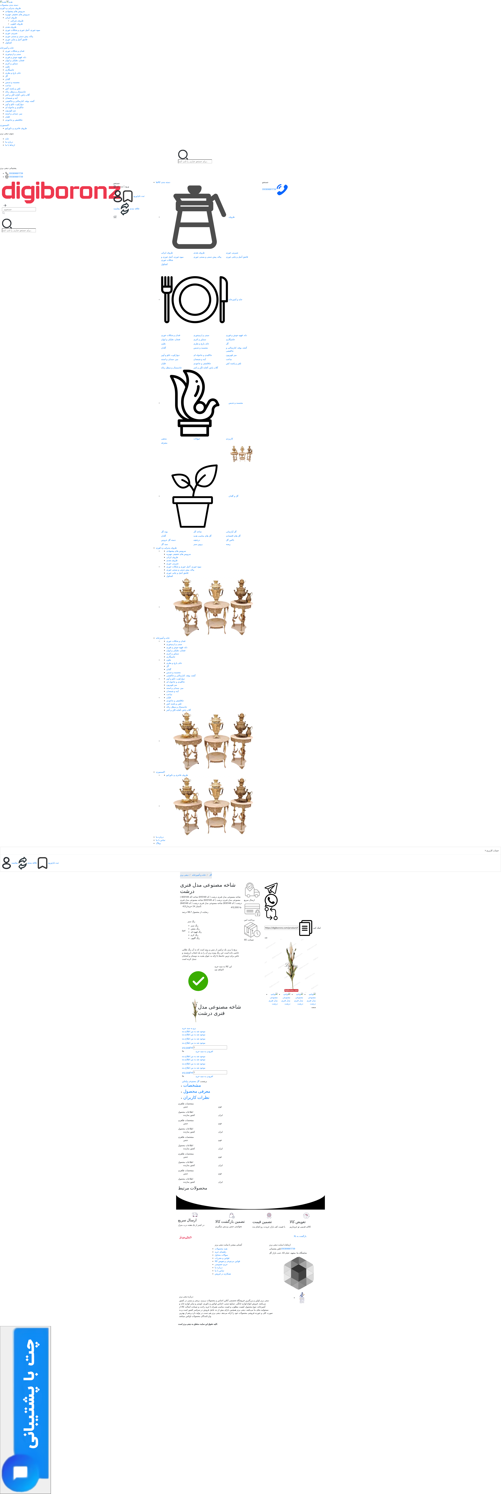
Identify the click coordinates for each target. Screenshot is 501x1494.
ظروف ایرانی (11, 17)
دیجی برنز (184, 875)
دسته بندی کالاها (163, 182)
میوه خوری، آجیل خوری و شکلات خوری (22, 30)
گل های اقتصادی (233, 535)
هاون (7, 66)
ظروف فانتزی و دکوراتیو (16, 128)
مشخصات (192, 1085)
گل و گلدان (233, 496)
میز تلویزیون (10, 110)
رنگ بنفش (195, 928)
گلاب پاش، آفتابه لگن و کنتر (17, 94)
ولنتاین (185, 1081)
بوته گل (164, 531)
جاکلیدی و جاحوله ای (14, 107)
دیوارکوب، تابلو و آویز (14, 104)
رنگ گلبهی (195, 938)
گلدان (7, 79)
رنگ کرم (194, 935)
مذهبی (164, 438)
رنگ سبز (194, 925)
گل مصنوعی (193, 1081)
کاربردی (229, 438)
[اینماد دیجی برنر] (302, 1297)
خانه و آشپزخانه (7, 47)
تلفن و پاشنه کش (12, 88)
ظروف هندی (10, 27)
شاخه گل (197, 531)
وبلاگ (158, 843)
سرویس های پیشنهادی (15, 11)
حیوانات (196, 438)
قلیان (7, 116)
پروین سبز (197, 544)
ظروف (231, 217)
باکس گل (230, 540)
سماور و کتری (11, 63)
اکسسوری (4, 125)
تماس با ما (160, 840)
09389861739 (16, 173)
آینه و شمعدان (11, 98)
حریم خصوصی (221, 1264)
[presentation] (315, 1007)
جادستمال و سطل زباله (15, 91)
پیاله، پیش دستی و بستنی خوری (19, 36)
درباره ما (160, 837)
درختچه (196, 540)
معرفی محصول (196, 1091)
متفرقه (164, 443)
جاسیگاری (9, 69)
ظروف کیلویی (16, 23)
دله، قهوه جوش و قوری (15, 57)
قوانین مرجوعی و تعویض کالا (227, 1261)
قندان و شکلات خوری (14, 51)
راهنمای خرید (220, 1251)
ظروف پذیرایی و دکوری (10, 8)
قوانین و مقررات (222, 1258)
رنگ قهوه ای (196, 932)
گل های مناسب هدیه (202, 535)
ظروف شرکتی (16, 20)
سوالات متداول (221, 1255)
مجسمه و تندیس (12, 82)
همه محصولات (221, 1248)
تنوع (184, 930)
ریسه (228, 544)
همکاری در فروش (223, 1273)
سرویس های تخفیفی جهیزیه (17, 14)
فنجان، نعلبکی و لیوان (14, 60)
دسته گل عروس (168, 540)
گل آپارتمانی (231, 531)
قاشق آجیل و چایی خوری (16, 39)
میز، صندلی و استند (13, 113)
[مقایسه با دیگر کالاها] (271, 913)
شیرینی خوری (11, 33)
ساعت (8, 85)
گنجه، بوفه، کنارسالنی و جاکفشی (19, 101)
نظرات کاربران (196, 1097)
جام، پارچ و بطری (13, 73)
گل (6, 76)
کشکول (8, 42)
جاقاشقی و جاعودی (14, 120)
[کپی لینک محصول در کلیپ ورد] (306, 927)
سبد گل (164, 544)
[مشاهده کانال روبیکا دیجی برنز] (300, 1272)
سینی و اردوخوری (13, 54)
